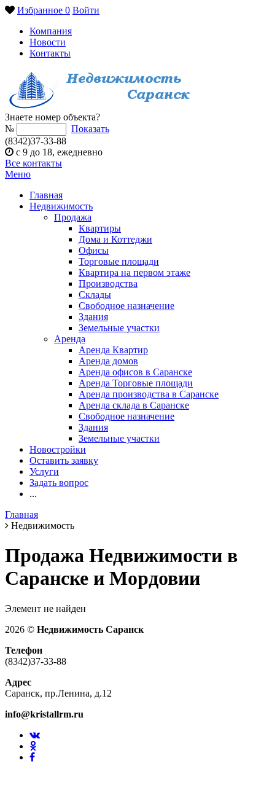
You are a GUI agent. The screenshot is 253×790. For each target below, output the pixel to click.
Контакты (50, 53)
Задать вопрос (58, 482)
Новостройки (57, 449)
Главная (46, 195)
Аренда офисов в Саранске (135, 372)
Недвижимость (61, 206)
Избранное (43, 10)
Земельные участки (119, 328)
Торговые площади (119, 261)
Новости (47, 42)
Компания (50, 31)
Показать (90, 128)
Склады (95, 294)
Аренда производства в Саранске (149, 394)
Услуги (44, 471)
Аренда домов (108, 361)
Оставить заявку (63, 460)
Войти (85, 10)
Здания (93, 316)
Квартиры (100, 228)
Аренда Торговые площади (136, 383)
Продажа (72, 217)
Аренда (69, 339)
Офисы (94, 250)
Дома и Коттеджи (115, 239)
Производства (108, 283)
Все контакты (33, 163)
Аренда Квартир (113, 350)
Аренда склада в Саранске (134, 405)
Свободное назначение (126, 305)
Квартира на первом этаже (134, 272)
